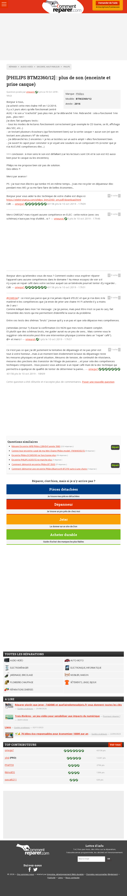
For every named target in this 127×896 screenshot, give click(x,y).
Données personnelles (96, 874)
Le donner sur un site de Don (63, 526)
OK (108, 859)
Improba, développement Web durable (65, 874)
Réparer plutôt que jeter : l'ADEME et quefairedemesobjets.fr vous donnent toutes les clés (68, 704)
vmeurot (30, 92)
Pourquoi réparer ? (111, 716)
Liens (8, 727)
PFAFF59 (9, 765)
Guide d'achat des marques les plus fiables (63, 542)
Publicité (51, 877)
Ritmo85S (10, 772)
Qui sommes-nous (25, 874)
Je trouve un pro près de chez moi (63, 511)
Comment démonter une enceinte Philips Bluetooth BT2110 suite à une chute (49, 469)
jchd (7, 757)
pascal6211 (11, 779)
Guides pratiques (25, 708)
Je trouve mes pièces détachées (63, 496)
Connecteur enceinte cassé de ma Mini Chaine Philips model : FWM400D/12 (48, 451)
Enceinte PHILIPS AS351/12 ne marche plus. (32, 460)
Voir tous (115, 744)
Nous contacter (72, 877)
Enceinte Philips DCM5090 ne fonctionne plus (34, 455)
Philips (80, 93)
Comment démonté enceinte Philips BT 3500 (33, 464)
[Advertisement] (63, 37)
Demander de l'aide (108, 3)
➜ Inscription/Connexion (108, 7)
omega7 (20, 203)
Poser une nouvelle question (98, 381)
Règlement (113, 874)
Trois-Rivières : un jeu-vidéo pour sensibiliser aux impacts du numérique (57, 716)
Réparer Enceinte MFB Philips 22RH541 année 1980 (36, 446)
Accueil (63, 6)
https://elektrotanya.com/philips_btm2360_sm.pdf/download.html (43, 199)
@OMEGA (12, 298)
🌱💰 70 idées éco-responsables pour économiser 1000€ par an (51, 733)
